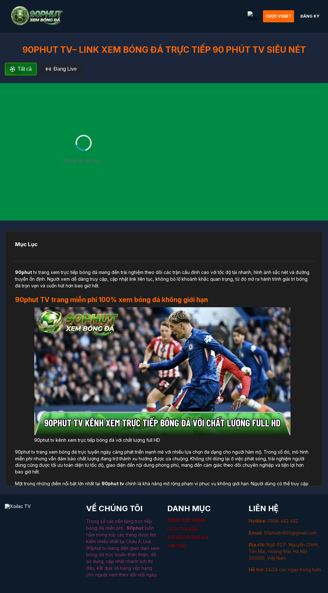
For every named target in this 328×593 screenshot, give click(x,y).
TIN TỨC (176, 546)
